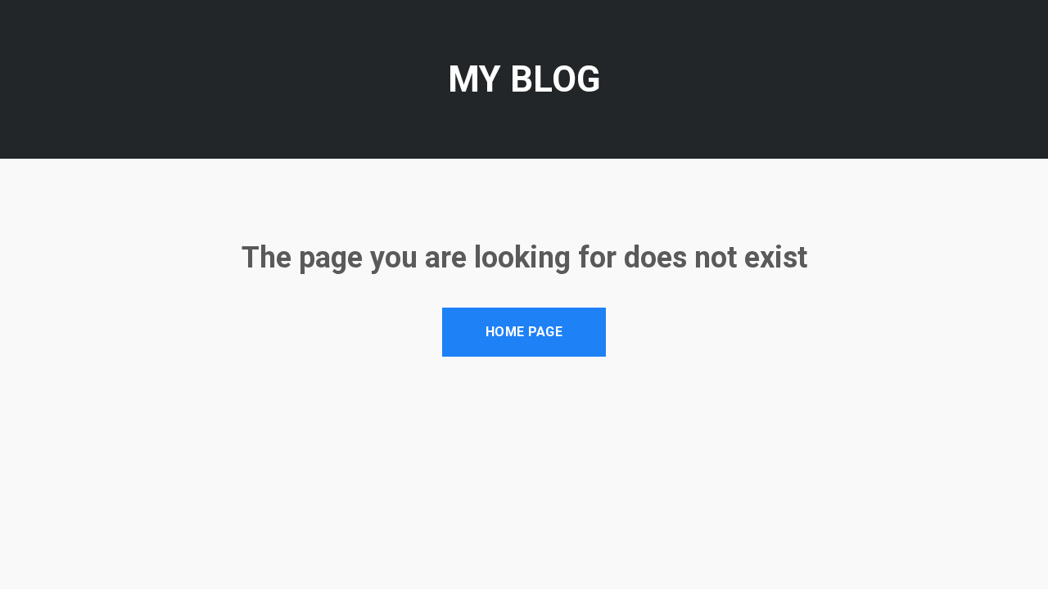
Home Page (524, 331)
